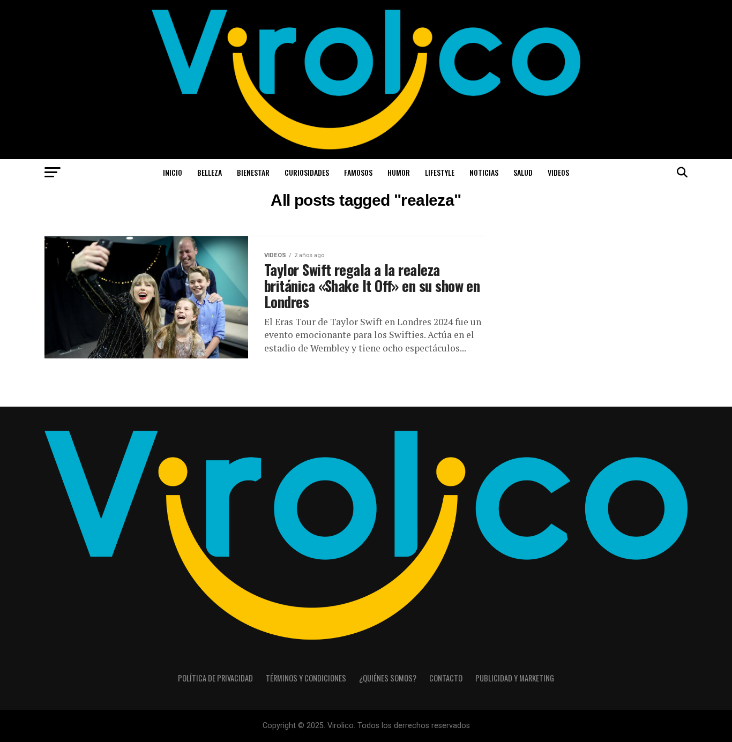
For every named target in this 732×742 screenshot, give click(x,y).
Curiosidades (307, 172)
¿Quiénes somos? (387, 678)
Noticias (483, 172)
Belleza (209, 172)
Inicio (172, 172)
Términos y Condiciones (306, 678)
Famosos (358, 172)
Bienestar (253, 172)
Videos (558, 172)
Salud (523, 172)
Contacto (445, 678)
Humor (398, 172)
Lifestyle (439, 172)
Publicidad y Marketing (514, 678)
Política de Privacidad (215, 678)
